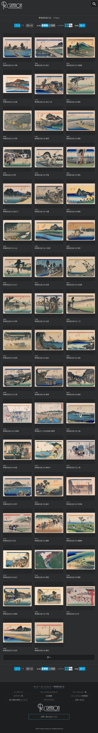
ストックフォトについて (49, 692)
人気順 (52, 25)
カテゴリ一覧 (18, 696)
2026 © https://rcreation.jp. (43, 728)
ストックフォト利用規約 (79, 696)
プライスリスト (49, 700)
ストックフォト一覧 (80, 692)
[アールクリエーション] (49, 5)
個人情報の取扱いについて (18, 700)
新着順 (45, 25)
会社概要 (49, 696)
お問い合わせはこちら (49, 717)
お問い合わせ (79, 700)
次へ (29, 25)
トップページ (18, 692)
